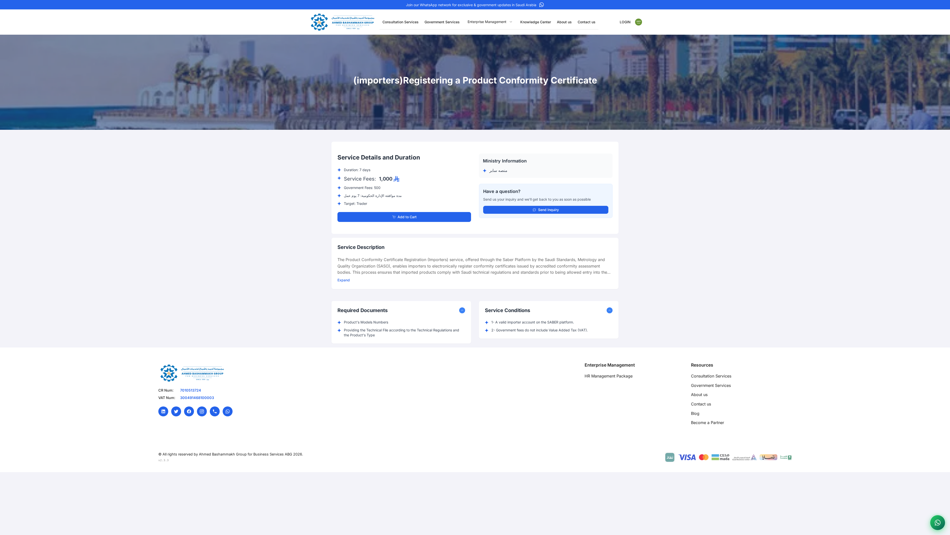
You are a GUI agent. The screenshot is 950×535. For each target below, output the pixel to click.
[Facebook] (189, 411)
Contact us (701, 403)
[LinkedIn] (163, 411)
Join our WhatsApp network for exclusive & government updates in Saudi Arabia (471, 5)
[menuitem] (490, 22)
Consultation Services (711, 376)
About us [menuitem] (564, 22)
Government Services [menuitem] (442, 22)
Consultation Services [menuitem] (400, 22)
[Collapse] (462, 310)
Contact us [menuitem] (586, 22)
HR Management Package (609, 376)
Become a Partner (707, 422)
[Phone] (215, 411)
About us (699, 394)
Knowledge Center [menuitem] (535, 22)
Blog (695, 413)
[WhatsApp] (228, 411)
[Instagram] (202, 411)
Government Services (711, 385)
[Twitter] (176, 411)
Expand (343, 280)
